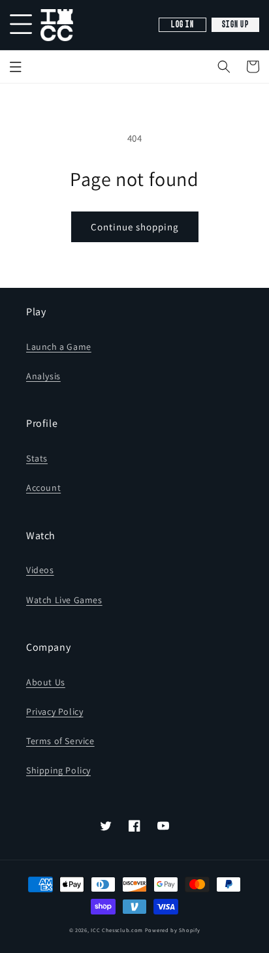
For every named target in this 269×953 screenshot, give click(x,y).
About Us (45, 682)
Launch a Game (58, 346)
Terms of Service (60, 741)
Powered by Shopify (172, 929)
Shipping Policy (58, 770)
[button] (224, 66)
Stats (37, 458)
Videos (40, 570)
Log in (182, 24)
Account (43, 487)
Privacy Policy (54, 711)
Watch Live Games (64, 600)
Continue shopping (135, 227)
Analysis (43, 376)
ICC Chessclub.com (117, 929)
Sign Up (235, 24)
